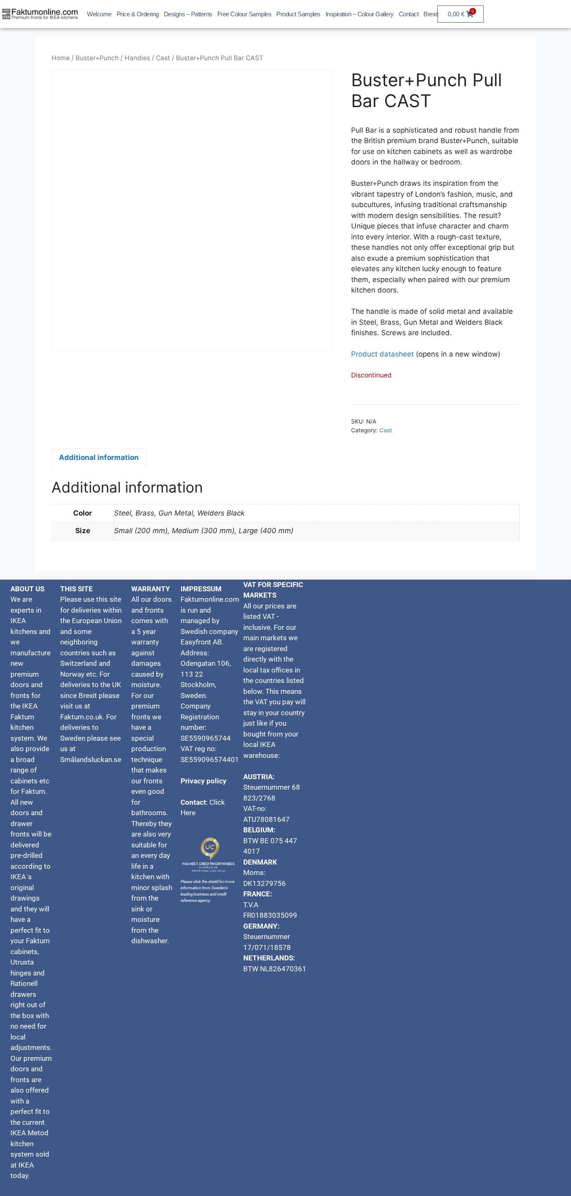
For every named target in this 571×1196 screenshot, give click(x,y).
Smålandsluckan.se (91, 759)
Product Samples (298, 14)
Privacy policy (204, 781)
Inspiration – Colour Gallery (360, 14)
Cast (163, 58)
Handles (137, 58)
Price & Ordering (138, 14)
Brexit (430, 14)
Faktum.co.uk (81, 717)
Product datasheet (382, 354)
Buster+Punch (97, 58)
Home (60, 58)
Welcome (99, 14)
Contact (409, 14)
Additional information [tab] (99, 457)
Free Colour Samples (244, 14)
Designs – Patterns (188, 14)
